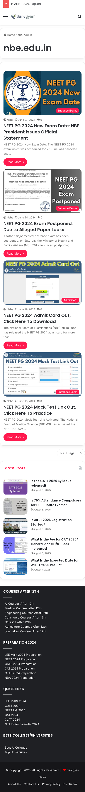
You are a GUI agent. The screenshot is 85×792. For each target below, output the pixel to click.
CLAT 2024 (12, 719)
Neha (10, 119)
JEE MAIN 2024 (15, 701)
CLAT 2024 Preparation (20, 673)
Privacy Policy (51, 784)
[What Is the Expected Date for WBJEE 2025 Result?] (15, 566)
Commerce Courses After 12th (25, 617)
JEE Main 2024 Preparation (23, 654)
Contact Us (31, 784)
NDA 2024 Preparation (20, 677)
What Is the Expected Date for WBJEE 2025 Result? (55, 562)
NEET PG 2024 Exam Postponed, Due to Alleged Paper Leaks (38, 226)
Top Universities (16, 752)
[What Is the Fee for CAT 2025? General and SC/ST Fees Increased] (15, 545)
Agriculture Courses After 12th (26, 626)
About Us (14, 784)
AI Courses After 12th (19, 603)
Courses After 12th (18, 622)
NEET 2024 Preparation (21, 659)
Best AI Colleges (16, 747)
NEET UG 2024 (15, 710)
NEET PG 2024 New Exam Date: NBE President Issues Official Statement (41, 132)
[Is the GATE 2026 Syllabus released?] (15, 487)
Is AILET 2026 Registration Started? (35, 3)
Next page (67, 453)
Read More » (15, 162)
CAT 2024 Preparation (20, 668)
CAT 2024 (11, 715)
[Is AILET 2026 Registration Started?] (15, 526)
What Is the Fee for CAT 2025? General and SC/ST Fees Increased (54, 544)
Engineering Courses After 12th (26, 613)
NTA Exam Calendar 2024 (22, 724)
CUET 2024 (12, 705)
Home (10, 35)
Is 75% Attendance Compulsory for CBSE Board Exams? (56, 502)
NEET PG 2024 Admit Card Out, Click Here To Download (37, 318)
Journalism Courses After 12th (25, 631)
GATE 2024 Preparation (21, 664)
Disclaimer (70, 784)
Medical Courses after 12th (23, 608)
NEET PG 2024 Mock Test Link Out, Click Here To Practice (39, 410)
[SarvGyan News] (23, 16)
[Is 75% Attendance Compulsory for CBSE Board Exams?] (15, 506)
